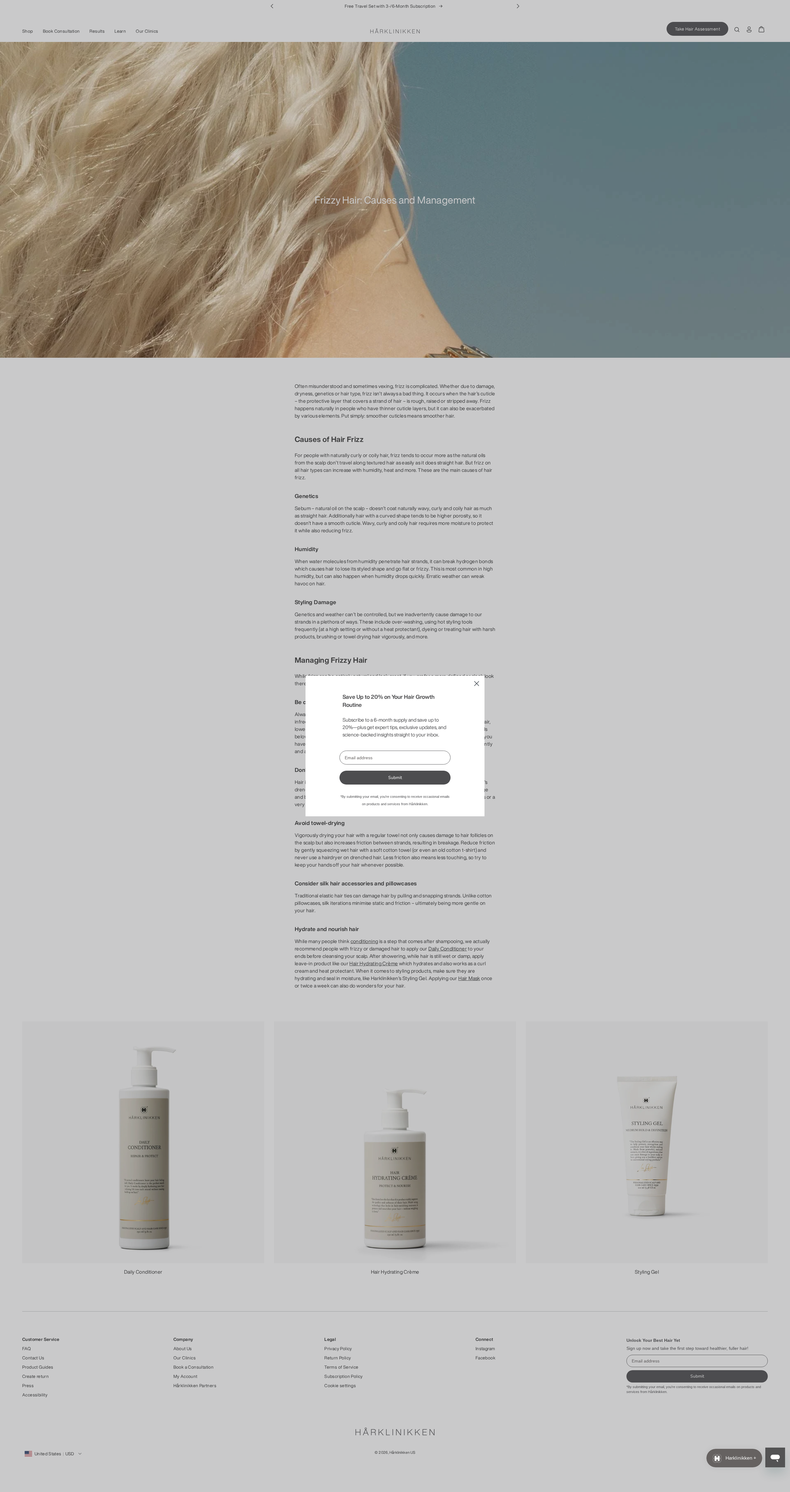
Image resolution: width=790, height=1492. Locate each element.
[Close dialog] (476, 683)
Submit (395, 778)
